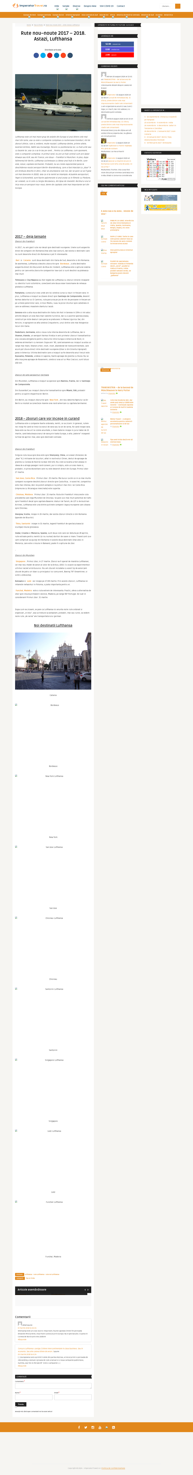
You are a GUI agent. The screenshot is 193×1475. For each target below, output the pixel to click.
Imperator (111, 95)
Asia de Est (104, 15)
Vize (103, 194)
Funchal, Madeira (24, 590)
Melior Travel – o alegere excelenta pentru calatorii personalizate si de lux (121, 421)
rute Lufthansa (38, 1274)
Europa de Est (58, 15)
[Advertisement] (53, 209)
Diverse (76, 6)
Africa (112, 15)
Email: (56, 1392)
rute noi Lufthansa (52, 1274)
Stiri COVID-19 (106, 6)
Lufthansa (28, 1274)
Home (29, 25)
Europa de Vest (30, 15)
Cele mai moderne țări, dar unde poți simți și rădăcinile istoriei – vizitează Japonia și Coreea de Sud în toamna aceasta (121, 405)
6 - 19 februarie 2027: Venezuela (157, 143)
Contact (121, 6)
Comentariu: (20, 1381)
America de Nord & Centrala (128, 15)
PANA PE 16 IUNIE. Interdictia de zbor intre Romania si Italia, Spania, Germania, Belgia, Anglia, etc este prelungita (122, 225)
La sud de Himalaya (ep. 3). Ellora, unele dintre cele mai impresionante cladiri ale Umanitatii (116, 101)
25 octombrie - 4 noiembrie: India (158, 122)
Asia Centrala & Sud (90, 15)
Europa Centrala (44, 15)
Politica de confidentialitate (113, 1468)
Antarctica (168, 15)
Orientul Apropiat (73, 15)
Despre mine (90, 6)
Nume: (17, 1392)
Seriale (65, 6)
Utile (56, 6)
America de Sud (147, 15)
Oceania (159, 15)
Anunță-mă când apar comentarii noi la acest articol (33, 1411)
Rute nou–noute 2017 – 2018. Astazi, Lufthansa (63, 25)
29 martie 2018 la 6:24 (27, 1354)
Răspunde (22, 1339)
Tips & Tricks (38, 25)
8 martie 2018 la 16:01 (27, 1328)
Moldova (105, 370)
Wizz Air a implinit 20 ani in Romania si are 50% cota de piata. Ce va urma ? (116, 164)
